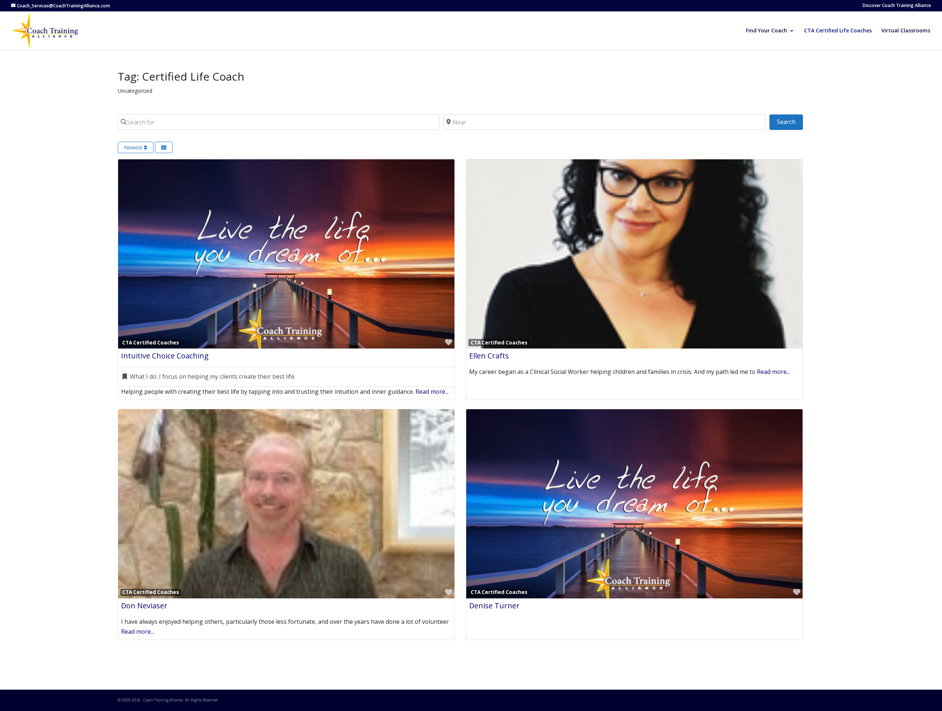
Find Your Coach (766, 31)
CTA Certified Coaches (150, 342)
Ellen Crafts (489, 356)
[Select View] (164, 147)
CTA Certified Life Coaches (838, 31)
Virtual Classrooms (905, 31)
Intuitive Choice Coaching (165, 356)
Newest (134, 147)
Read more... (432, 392)
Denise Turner (494, 606)
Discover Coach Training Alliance (897, 5)
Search (790, 121)
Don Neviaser (144, 606)
